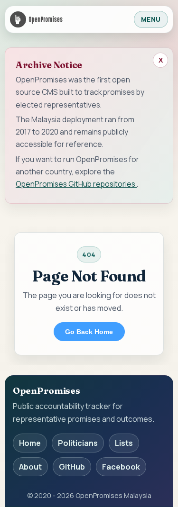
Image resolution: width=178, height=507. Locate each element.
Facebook (121, 467)
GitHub (72, 467)
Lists (124, 443)
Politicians (78, 443)
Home (30, 443)
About (30, 467)
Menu (151, 19)
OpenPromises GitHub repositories (76, 184)
